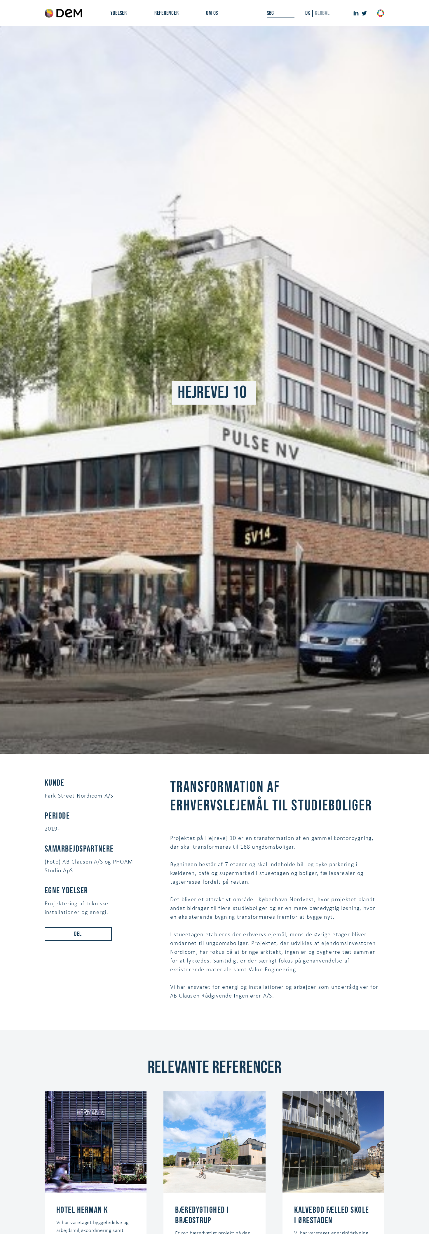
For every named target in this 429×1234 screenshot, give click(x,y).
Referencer (166, 13)
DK (308, 13)
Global (322, 13)
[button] (119, 13)
